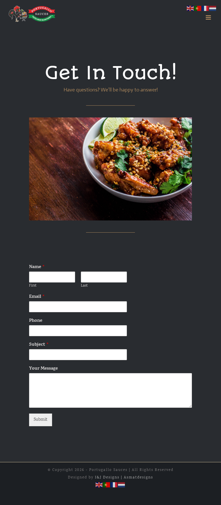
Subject (39, 345)
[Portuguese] (106, 485)
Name (37, 267)
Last (84, 286)
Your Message (43, 369)
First (33, 286)
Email (37, 297)
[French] (114, 485)
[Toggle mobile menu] (209, 17)
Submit (40, 420)
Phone (35, 321)
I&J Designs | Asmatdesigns (124, 477)
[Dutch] (121, 485)
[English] (99, 485)
